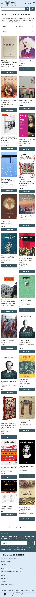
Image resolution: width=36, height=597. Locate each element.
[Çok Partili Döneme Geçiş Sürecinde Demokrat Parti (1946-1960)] (9, 124)
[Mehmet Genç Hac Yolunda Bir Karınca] (27, 326)
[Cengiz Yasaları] (9, 206)
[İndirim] (32, 9)
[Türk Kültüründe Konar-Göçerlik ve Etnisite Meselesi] (27, 492)
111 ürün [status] (5, 31)
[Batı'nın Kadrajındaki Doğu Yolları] (9, 452)
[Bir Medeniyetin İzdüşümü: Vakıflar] (27, 204)
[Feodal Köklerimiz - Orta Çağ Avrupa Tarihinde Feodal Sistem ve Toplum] (27, 165)
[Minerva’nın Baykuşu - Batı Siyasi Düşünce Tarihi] (9, 243)
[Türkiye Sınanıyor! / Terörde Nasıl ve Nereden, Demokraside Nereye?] (9, 47)
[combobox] (15, 9)
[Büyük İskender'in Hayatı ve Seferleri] (27, 452)
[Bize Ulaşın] (27, 3)
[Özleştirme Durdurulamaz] (27, 47)
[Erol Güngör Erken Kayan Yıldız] (9, 367)
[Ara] (27, 8)
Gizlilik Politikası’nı (6, 547)
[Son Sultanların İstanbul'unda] (27, 366)
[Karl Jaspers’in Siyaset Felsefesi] (27, 286)
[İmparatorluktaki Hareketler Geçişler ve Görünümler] (9, 164)
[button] (2, 3)
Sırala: (4, 26)
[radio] (30, 31)
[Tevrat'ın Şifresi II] (9, 492)
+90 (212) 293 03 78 (19, 555)
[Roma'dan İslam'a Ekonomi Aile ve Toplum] (27, 407)
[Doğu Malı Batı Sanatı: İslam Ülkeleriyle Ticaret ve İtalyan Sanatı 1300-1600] (9, 408)
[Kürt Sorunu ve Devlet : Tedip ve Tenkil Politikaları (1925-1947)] (27, 244)
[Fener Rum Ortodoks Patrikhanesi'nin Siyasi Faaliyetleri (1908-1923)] (9, 286)
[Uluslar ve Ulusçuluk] (9, 326)
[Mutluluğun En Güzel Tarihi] (27, 125)
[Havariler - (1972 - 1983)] (27, 87)
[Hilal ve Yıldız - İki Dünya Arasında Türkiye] (9, 87)
